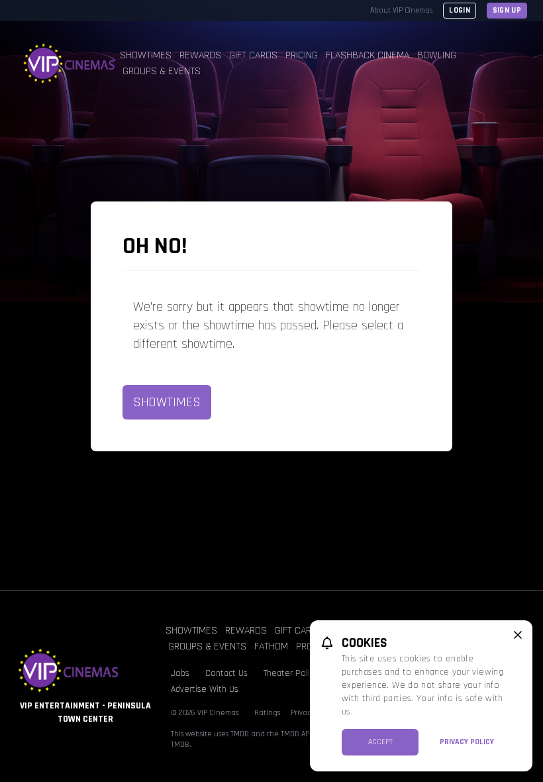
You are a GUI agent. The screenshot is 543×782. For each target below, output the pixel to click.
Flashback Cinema (367, 55)
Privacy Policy (467, 742)
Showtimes (146, 55)
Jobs (180, 673)
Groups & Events (162, 71)
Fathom (271, 646)
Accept (380, 742)
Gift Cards (253, 55)
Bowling (436, 55)
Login (459, 10)
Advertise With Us (204, 689)
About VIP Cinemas (401, 10)
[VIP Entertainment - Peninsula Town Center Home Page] (68, 63)
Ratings (267, 713)
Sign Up (507, 10)
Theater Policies (294, 673)
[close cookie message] (517, 635)
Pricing (301, 55)
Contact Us (226, 673)
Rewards (200, 55)
